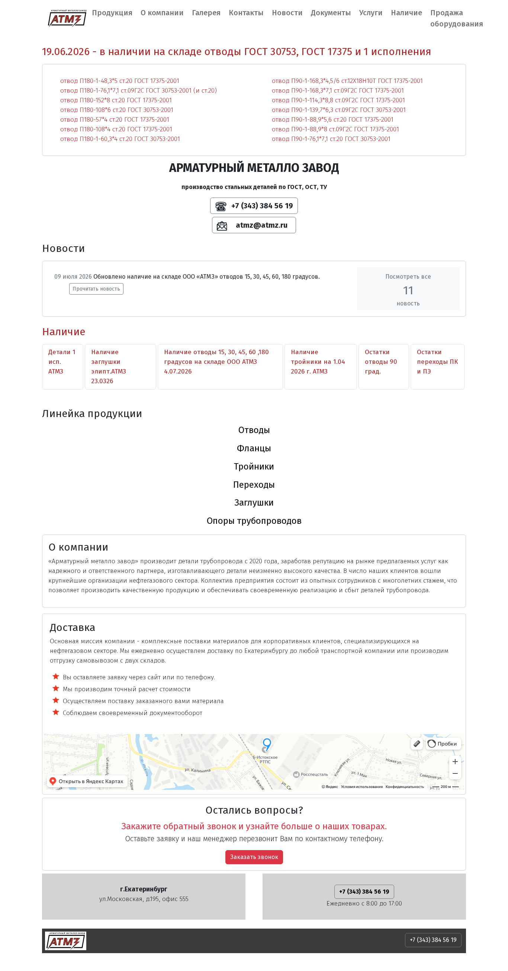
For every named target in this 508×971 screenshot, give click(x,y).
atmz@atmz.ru (260, 225)
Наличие (406, 12)
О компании (162, 12)
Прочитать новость (96, 289)
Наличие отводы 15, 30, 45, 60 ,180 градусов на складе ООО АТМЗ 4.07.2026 (216, 361)
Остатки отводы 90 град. (381, 361)
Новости (287, 12)
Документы (331, 12)
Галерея (206, 12)
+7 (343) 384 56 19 (261, 205)
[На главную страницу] (67, 18)
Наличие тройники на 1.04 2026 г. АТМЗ (318, 361)
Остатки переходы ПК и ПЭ (437, 361)
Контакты (246, 12)
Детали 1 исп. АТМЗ (61, 361)
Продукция (112, 12)
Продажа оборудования (456, 18)
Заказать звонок (254, 857)
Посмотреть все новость (408, 290)
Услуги (371, 12)
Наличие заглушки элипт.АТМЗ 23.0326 (108, 366)
